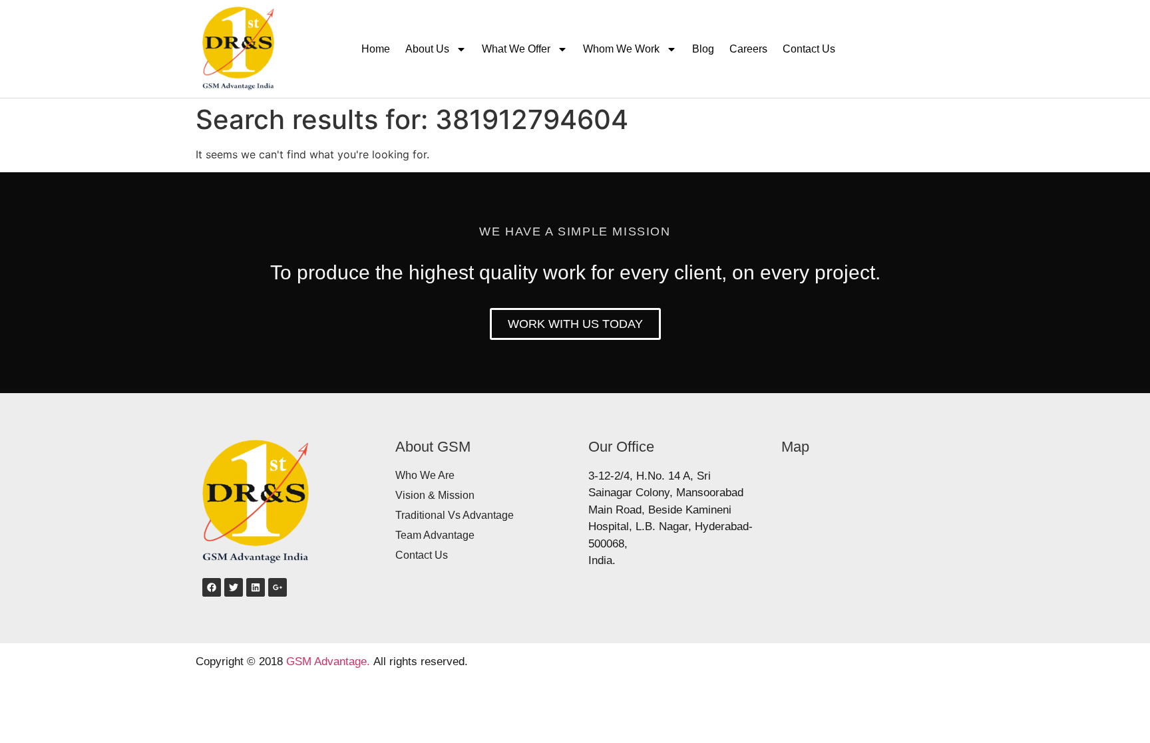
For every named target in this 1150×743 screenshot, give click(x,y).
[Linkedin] (255, 587)
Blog (703, 49)
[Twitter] (233, 587)
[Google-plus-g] (277, 587)
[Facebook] (211, 587)
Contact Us (809, 49)
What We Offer (516, 49)
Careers (748, 49)
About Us (427, 49)
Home (375, 49)
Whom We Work (621, 49)
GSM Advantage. (328, 661)
